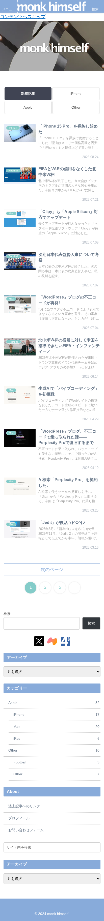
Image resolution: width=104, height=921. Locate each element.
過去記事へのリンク (24, 806)
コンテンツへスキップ (22, 16)
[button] (96, 847)
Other (76, 107)
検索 (7, 614)
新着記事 (28, 94)
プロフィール (19, 818)
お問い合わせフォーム (26, 830)
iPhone (76, 94)
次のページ (52, 569)
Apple (28, 107)
